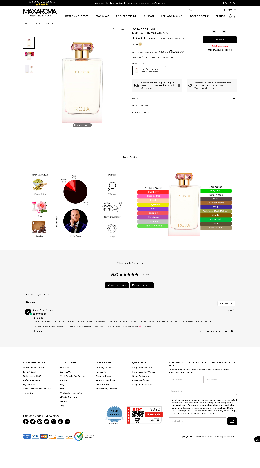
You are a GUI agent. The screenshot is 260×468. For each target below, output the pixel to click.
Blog (62, 405)
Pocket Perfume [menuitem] (126, 16)
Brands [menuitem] (220, 16)
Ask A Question (181, 38)
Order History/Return (34, 367)
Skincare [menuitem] (149, 16)
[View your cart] (235, 16)
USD (230, 10)
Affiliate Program (68, 397)
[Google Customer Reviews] (84, 436)
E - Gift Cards (30, 372)
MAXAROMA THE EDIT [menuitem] (76, 16)
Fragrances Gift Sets (142, 384)
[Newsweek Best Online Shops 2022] (145, 415)
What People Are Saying (72, 376)
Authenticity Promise (106, 388)
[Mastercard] (44, 436)
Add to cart (219, 40)
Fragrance (37, 23)
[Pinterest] (39, 421)
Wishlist (63, 388)
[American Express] (27, 436)
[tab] (184, 98)
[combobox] (226, 303)
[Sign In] (230, 16)
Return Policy (102, 384)
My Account (29, 384)
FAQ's (63, 384)
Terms (203, 413)
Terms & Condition (105, 380)
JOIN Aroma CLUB (32, 376)
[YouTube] (46, 421)
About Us (64, 367)
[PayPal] (60, 436)
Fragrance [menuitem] (102, 16)
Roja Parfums (143, 29)
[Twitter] (33, 421)
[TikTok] (60, 421)
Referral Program (31, 380)
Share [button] (122, 29)
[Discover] (52, 436)
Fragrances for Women (143, 372)
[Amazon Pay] (69, 436)
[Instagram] (53, 421)
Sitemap (64, 380)
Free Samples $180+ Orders (109, 3)
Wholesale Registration (71, 393)
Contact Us (65, 372)
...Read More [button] (146, 326)
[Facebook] (26, 421)
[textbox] (233, 304)
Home (25, 23)
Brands (63, 401)
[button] (114, 29)
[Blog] (67, 421)
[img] (140, 44)
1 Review (151, 38)
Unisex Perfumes (140, 380)
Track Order (29, 393)
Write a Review (167, 38)
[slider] (130, 139)
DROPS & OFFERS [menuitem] (199, 16)
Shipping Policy (103, 376)
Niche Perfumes (140, 376)
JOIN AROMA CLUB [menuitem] (171, 16)
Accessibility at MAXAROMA (37, 388)
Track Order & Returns (137, 3)
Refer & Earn (158, 3)
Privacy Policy (103, 372)
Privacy (212, 413)
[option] (149, 70)
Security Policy (103, 367)
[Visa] (35, 436)
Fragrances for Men (142, 367)
